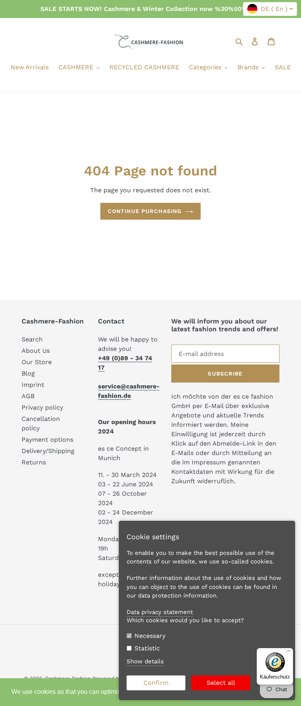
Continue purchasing (144, 211)
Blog (28, 373)
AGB (28, 396)
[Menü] (288, 652)
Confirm (156, 682)
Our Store (37, 362)
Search (32, 339)
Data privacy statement (160, 612)
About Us (36, 350)
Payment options (47, 439)
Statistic (147, 648)
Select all (221, 682)
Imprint (33, 384)
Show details (145, 661)
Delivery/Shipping (48, 451)
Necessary (149, 635)
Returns (34, 462)
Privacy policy (42, 407)
